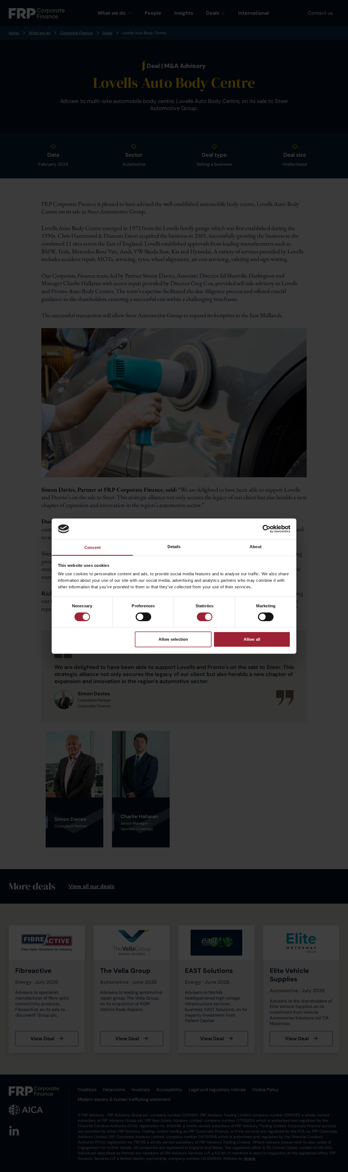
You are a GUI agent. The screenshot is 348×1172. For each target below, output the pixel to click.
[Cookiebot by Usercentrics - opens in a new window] (266, 529)
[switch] (143, 616)
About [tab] (256, 546)
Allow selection (173, 639)
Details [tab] (174, 546)
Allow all (252, 639)
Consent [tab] (92, 547)
